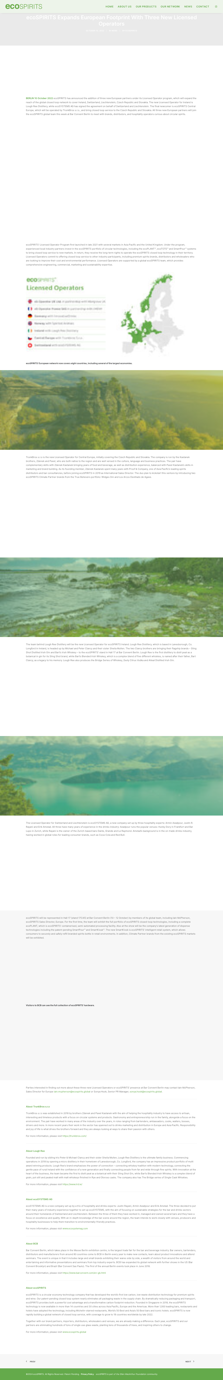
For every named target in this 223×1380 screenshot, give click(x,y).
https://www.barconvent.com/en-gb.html (84, 1272)
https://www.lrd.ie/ (72, 1184)
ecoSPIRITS (131, 31)
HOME (109, 6)
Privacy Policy (87, 1374)
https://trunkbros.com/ (74, 1136)
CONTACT (202, 6)
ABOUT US (124, 6)
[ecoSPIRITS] (23, 6)
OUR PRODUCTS (146, 6)
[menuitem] (109, 6)
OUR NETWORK (170, 6)
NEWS (188, 6)
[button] (216, 6)
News (114, 31)
